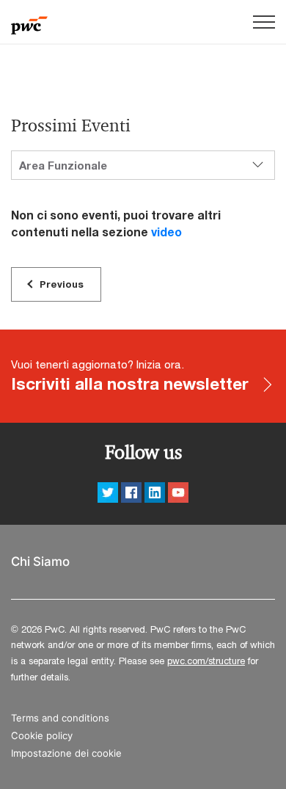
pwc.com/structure (206, 660)
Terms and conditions (60, 718)
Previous (62, 284)
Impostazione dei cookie (66, 753)
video (166, 232)
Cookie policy (42, 736)
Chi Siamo (40, 562)
